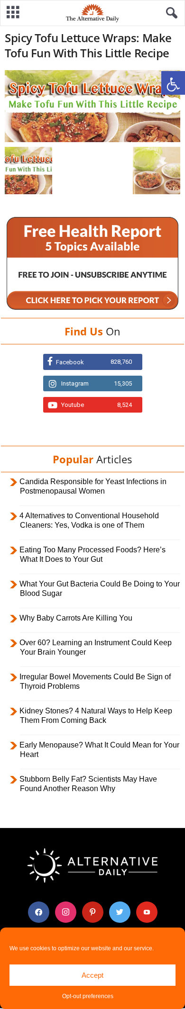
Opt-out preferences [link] (87, 996)
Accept (92, 975)
